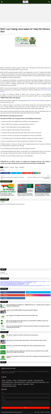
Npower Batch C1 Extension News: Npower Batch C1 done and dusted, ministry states (26, 340)
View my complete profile (4, 273)
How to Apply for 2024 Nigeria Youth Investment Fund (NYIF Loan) (12, 284)
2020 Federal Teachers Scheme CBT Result (9, 386)
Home (1, 26)
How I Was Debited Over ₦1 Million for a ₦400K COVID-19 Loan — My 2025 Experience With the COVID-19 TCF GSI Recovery (23, 281)
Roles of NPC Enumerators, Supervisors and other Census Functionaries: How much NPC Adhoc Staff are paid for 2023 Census (27, 351)
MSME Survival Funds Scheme (7, 384)
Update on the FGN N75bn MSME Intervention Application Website (12, 283)
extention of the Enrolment (33, 100)
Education (31, 384)
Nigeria (16, 167)
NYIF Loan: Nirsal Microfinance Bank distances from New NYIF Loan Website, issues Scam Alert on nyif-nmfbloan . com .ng (22, 285)
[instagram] (38, 295)
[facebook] (12, 292)
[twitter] (38, 292)
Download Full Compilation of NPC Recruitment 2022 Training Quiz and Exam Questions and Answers (28, 357)
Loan (47, 382)
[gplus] (12, 295)
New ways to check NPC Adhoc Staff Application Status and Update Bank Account (25, 345)
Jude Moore (3, 34)
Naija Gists (12, 167)
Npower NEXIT (5, 26)
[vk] (12, 298)
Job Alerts (14, 380)
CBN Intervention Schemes (22, 380)
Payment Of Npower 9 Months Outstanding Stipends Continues (42, 194)
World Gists (20, 384)
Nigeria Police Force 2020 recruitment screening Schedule (35, 382)
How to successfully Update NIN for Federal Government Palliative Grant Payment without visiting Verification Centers (27, 326)
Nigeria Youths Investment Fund (19, 382)
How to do (14, 384)
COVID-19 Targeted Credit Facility (7, 382)
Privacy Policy (47, 412)
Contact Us (42, 412)
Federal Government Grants (38, 380)
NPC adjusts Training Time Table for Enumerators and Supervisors (22, 335)
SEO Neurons (7, 412)
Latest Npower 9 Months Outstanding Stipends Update (7, 194)
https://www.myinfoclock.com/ (17, 412)
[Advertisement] (25, 11)
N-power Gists (6, 167)
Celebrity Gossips (26, 384)
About (39, 412)
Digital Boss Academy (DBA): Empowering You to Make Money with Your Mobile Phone (16, 282)
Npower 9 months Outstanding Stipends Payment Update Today (25, 194)
